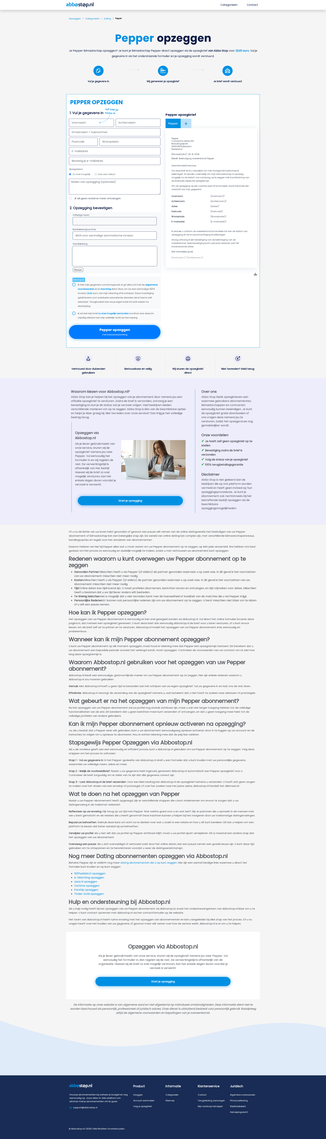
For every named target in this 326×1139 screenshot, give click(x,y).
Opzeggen (75, 18)
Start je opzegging (130, 500)
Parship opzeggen (86, 890)
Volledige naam (81, 215)
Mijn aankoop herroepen (210, 1106)
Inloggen (138, 1094)
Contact (202, 1094)
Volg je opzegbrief (142, 1106)
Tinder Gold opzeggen (89, 894)
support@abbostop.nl (85, 1107)
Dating (107, 18)
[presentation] (114, 161)
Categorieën (92, 18)
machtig (105, 289)
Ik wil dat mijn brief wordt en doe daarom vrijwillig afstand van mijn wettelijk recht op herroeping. (116, 315)
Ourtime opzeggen (86, 886)
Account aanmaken (143, 1100)
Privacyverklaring (239, 1100)
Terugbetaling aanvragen (211, 1100)
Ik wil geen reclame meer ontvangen (98, 198)
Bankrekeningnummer (84, 229)
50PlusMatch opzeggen (90, 873)
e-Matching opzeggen (89, 877)
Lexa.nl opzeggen (85, 882)
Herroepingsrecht (239, 1112)
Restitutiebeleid (238, 1106)
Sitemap (170, 1100)
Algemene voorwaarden (242, 1094)
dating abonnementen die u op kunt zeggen (148, 862)
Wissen (78, 270)
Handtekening (80, 243)
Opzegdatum (76, 169)
